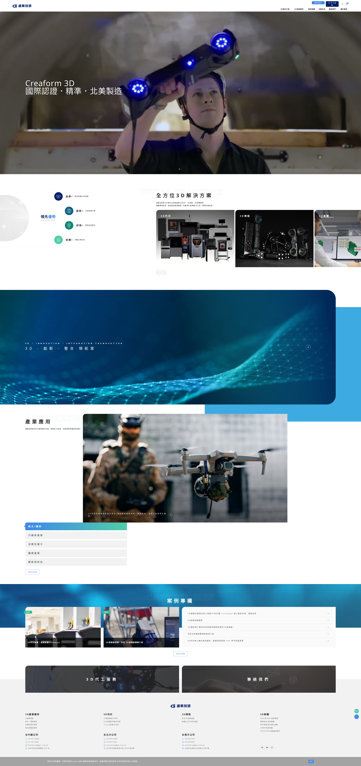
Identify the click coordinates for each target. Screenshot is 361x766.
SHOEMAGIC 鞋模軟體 (269, 718)
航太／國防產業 (31, 722)
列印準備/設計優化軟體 (269, 725)
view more (32, 572)
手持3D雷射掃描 (188, 718)
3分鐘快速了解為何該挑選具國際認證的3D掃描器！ (211, 627)
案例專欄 (311, 9)
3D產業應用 (298, 9)
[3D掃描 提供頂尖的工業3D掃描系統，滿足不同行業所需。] (274, 238)
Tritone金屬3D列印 (111, 725)
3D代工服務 (332, 4)
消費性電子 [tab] (35, 544)
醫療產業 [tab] (34, 553)
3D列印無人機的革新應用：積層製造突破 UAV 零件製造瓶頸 (215, 641)
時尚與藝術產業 (31, 728)
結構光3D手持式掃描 (190, 722)
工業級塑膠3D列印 (111, 718)
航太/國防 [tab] (35, 526)
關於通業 (344, 9)
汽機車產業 (29, 718)
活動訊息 (322, 9)
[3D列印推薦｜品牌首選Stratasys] (63, 627)
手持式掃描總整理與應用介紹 (200, 634)
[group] (180, 87)
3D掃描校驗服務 (195, 620)
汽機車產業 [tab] (35, 535)
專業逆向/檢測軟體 (267, 722)
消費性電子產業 (31, 725)
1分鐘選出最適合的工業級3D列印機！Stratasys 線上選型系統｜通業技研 (221, 613)
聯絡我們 (332, 9)
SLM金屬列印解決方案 (112, 722)
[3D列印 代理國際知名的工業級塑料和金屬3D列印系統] (195, 238)
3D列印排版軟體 (266, 728)
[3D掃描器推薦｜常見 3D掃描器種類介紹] (141, 627)
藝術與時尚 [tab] (35, 561)
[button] (179, 169)
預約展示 (318, 3)
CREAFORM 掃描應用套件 (270, 731)
